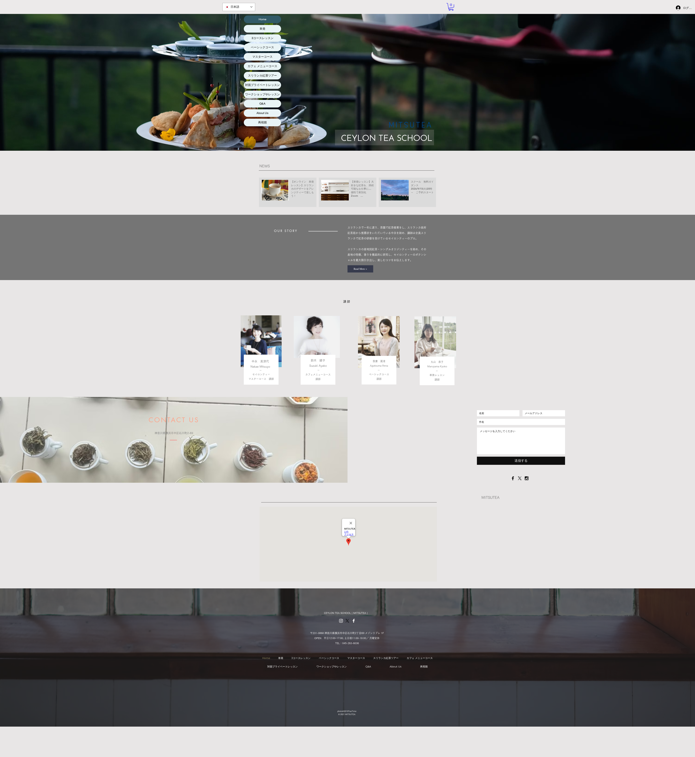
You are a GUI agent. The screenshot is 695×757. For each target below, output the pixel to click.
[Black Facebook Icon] (512, 478)
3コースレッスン (262, 38)
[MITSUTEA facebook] (353, 620)
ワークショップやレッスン (262, 94)
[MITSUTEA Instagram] (341, 620)
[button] (451, 7)
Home (262, 19)
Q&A (262, 103)
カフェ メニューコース (262, 66)
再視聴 (262, 122)
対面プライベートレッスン (262, 85)
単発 (262, 28)
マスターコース (262, 56)
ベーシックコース (262, 47)
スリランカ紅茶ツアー (262, 75)
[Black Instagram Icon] (526, 478)
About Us (262, 113)
